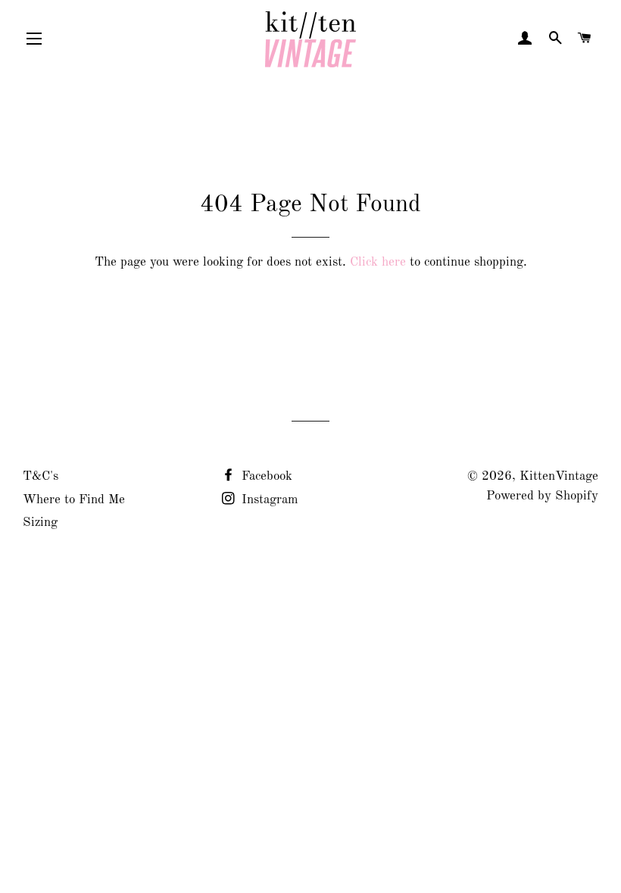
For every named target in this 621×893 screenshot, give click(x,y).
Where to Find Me (74, 499)
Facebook (265, 476)
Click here (378, 262)
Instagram (268, 499)
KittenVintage (559, 476)
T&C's (40, 476)
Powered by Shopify (542, 496)
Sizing (40, 522)
